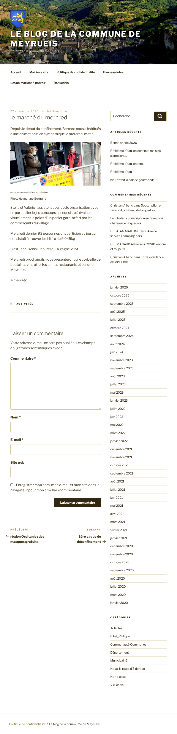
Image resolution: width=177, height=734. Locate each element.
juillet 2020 (118, 586)
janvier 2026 (119, 287)
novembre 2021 (121, 457)
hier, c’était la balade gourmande (132, 180)
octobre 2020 (120, 562)
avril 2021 (117, 514)
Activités (25, 303)
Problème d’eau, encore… (127, 163)
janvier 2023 (119, 400)
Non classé (118, 676)
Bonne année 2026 (123, 142)
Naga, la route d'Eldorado (127, 668)
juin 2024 (116, 352)
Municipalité (118, 660)
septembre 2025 (122, 303)
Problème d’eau (121, 171)
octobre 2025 (119, 295)
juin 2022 (116, 416)
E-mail (16, 440)
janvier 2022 (119, 441)
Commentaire (23, 358)
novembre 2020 (121, 554)
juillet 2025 (118, 319)
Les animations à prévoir (28, 83)
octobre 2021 (119, 465)
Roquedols (61, 83)
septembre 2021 (121, 473)
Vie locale (117, 685)
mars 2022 (117, 433)
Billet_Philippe (120, 636)
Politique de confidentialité (76, 72)
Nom (15, 417)
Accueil (15, 72)
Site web (17, 462)
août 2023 (117, 376)
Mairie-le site (38, 72)
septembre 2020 (122, 570)
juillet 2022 (117, 408)
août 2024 (117, 344)
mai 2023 (117, 392)
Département (119, 652)
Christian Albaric (58, 111)
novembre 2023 (121, 360)
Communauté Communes (128, 644)
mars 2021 (117, 522)
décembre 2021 (121, 449)
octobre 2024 (119, 328)
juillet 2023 (118, 384)
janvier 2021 (118, 538)
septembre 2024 (122, 336)
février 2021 (118, 530)
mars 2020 (118, 594)
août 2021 (117, 481)
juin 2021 (116, 497)
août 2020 (117, 578)
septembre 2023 (122, 368)
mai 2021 (116, 505)
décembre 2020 (121, 546)
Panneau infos (113, 72)
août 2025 (117, 311)
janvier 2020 (119, 602)
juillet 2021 (117, 489)
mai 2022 (116, 424)
